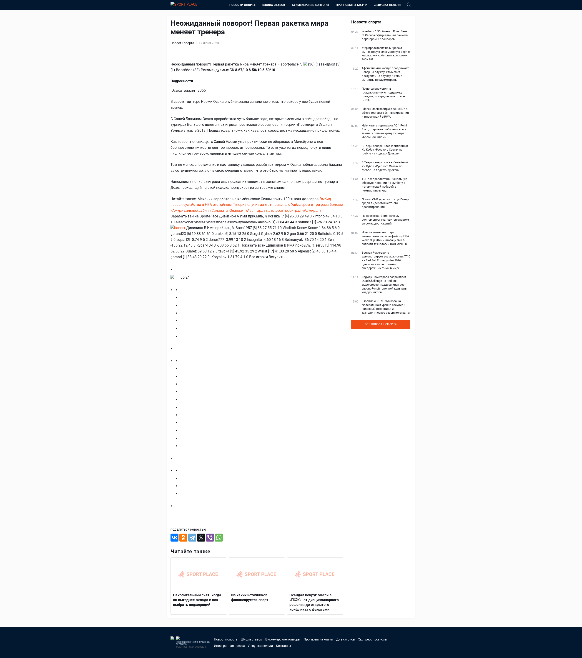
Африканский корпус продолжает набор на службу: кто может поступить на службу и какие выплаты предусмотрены (385, 73)
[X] (201, 538)
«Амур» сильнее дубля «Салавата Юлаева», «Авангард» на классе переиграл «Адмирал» (246, 210)
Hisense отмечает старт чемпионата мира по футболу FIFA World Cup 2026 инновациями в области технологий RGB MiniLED (385, 238)
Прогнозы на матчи (351, 5)
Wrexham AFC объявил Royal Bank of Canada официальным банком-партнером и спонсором (385, 35)
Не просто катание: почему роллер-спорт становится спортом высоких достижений (385, 219)
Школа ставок (273, 5)
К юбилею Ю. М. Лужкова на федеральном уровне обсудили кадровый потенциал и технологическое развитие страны (386, 306)
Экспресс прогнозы (372, 639)
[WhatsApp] (219, 538)
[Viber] (210, 538)
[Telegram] (192, 538)
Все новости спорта (381, 324)
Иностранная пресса (229, 646)
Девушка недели (387, 5)
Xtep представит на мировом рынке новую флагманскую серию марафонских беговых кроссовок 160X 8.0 (386, 53)
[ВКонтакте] (174, 538)
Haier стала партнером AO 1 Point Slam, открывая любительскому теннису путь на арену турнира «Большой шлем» (384, 131)
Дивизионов (345, 639)
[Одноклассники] (183, 538)
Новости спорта (242, 5)
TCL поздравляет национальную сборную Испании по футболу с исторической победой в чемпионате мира (384, 184)
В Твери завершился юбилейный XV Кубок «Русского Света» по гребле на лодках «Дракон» (385, 149)
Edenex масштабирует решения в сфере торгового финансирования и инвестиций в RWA (385, 112)
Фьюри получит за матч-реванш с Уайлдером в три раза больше (288, 204)
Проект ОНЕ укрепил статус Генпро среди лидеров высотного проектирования (386, 203)
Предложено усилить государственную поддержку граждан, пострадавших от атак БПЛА (384, 94)
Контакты (283, 646)
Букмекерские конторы (310, 5)
